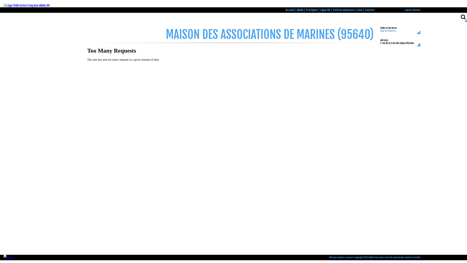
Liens (359, 10)
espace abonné (412, 10)
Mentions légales (336, 257)
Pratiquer (312, 10)
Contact (370, 10)
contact (349, 257)
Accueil (290, 10)
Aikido (300, 10)
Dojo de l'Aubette (388, 30)
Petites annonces (343, 10)
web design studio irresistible (407, 257)
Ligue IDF (325, 10)
